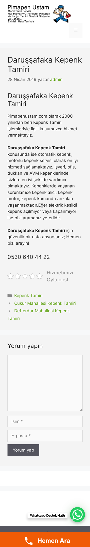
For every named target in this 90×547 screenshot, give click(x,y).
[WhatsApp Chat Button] (77, 514)
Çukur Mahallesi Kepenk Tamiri (45, 303)
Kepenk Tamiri (28, 295)
